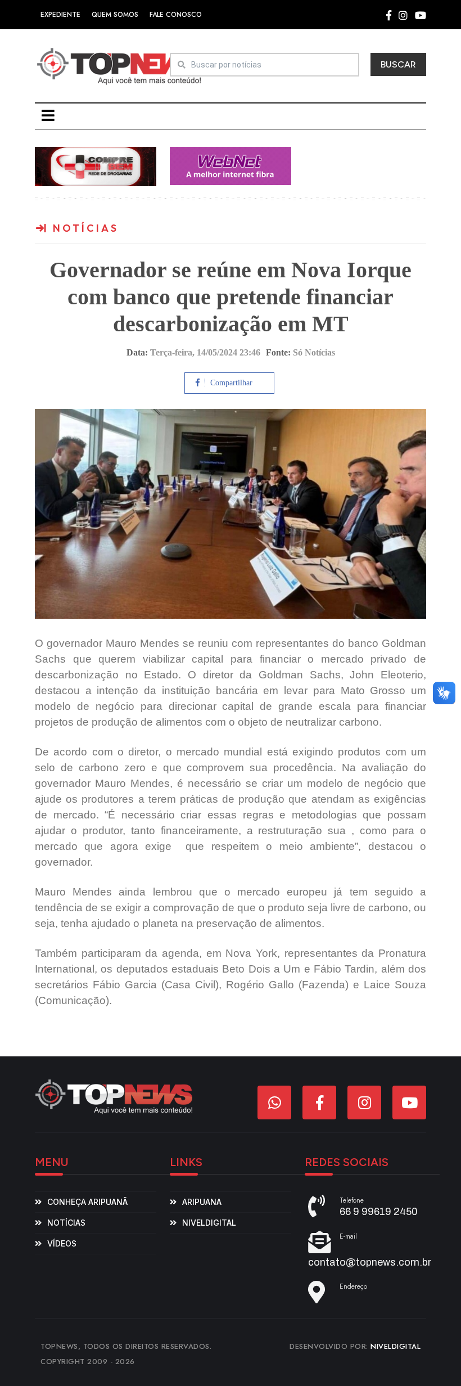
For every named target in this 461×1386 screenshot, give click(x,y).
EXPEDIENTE (60, 15)
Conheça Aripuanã (87, 1202)
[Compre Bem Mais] (95, 165)
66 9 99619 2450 (379, 1211)
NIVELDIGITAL (395, 1346)
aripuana (202, 1202)
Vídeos (61, 1243)
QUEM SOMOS (115, 15)
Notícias (66, 1222)
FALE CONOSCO (176, 15)
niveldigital (209, 1222)
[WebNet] (230, 165)
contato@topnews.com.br (369, 1262)
